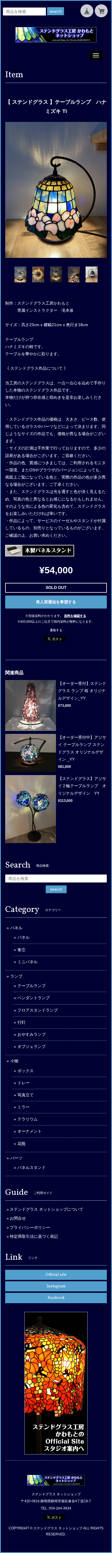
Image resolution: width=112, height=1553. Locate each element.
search (55, 11)
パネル (16, 927)
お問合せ (18, 1218)
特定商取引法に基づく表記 (34, 1236)
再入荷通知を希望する (56, 602)
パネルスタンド (32, 1167)
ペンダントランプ (34, 997)
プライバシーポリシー (30, 1227)
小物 (14, 1061)
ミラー (24, 1107)
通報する (56, 630)
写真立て (26, 1095)
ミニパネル (28, 961)
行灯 (22, 1022)
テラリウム (28, 1119)
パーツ (16, 1158)
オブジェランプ (32, 1046)
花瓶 (22, 1143)
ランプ (16, 976)
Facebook (56, 1298)
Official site (56, 1275)
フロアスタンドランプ (38, 1010)
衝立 (22, 949)
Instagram (56, 1286)
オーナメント (30, 1131)
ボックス (26, 1070)
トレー (24, 1082)
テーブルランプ (32, 985)
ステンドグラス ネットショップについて (46, 1209)
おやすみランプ (32, 1034)
